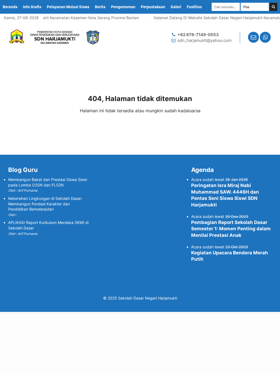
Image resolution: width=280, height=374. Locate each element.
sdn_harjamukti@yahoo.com (204, 40)
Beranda (10, 7)
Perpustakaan (153, 7)
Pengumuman (123, 7)
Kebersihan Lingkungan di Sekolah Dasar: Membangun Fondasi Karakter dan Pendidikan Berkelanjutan (45, 203)
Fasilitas (194, 7)
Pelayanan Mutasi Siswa (68, 7)
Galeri (176, 7)
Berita (100, 7)
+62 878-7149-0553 (198, 34)
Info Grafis (32, 7)
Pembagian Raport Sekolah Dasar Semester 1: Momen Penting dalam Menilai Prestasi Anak (231, 229)
